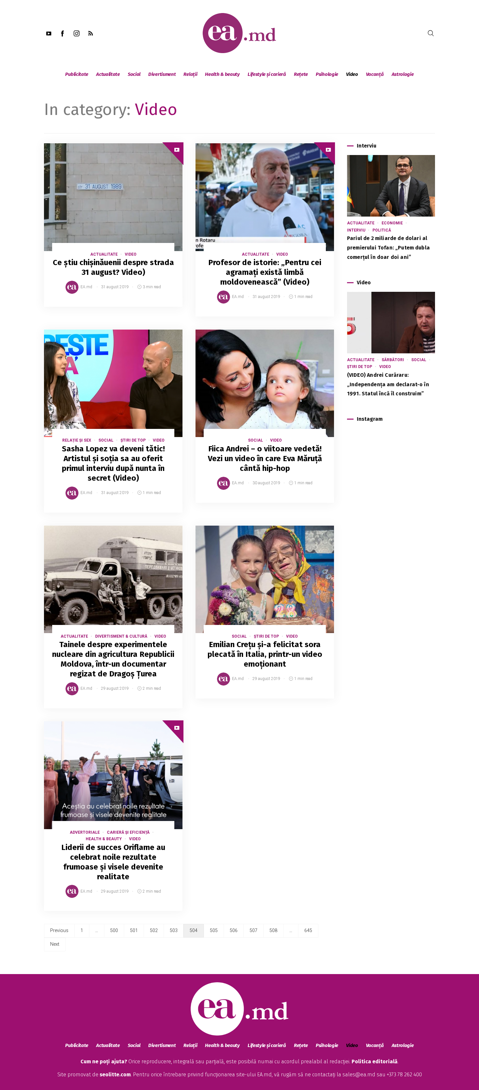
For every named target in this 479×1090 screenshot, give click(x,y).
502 (154, 930)
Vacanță (375, 74)
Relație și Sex (76, 440)
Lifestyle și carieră (267, 74)
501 (134, 930)
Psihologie (327, 74)
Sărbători (393, 360)
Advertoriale (85, 832)
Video (352, 74)
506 (234, 930)
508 (273, 930)
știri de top (133, 440)
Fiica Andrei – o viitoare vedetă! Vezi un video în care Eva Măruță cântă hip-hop (265, 458)
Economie (392, 223)
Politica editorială (375, 1061)
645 (308, 930)
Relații (190, 74)
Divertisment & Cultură (121, 636)
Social (134, 74)
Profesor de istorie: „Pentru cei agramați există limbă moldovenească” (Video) (264, 272)
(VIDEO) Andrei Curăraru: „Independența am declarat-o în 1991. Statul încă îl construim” (388, 384)
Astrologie (403, 74)
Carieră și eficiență (128, 832)
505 (214, 930)
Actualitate (108, 74)
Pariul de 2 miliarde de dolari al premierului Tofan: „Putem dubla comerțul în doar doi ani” (388, 247)
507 (253, 930)
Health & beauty (222, 74)
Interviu (356, 230)
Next (54, 944)
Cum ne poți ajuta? (103, 1061)
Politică (381, 230)
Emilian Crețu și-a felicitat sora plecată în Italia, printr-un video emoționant (265, 654)
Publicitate (76, 74)
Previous (59, 930)
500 (114, 930)
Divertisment (162, 74)
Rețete (301, 74)
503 (174, 930)
